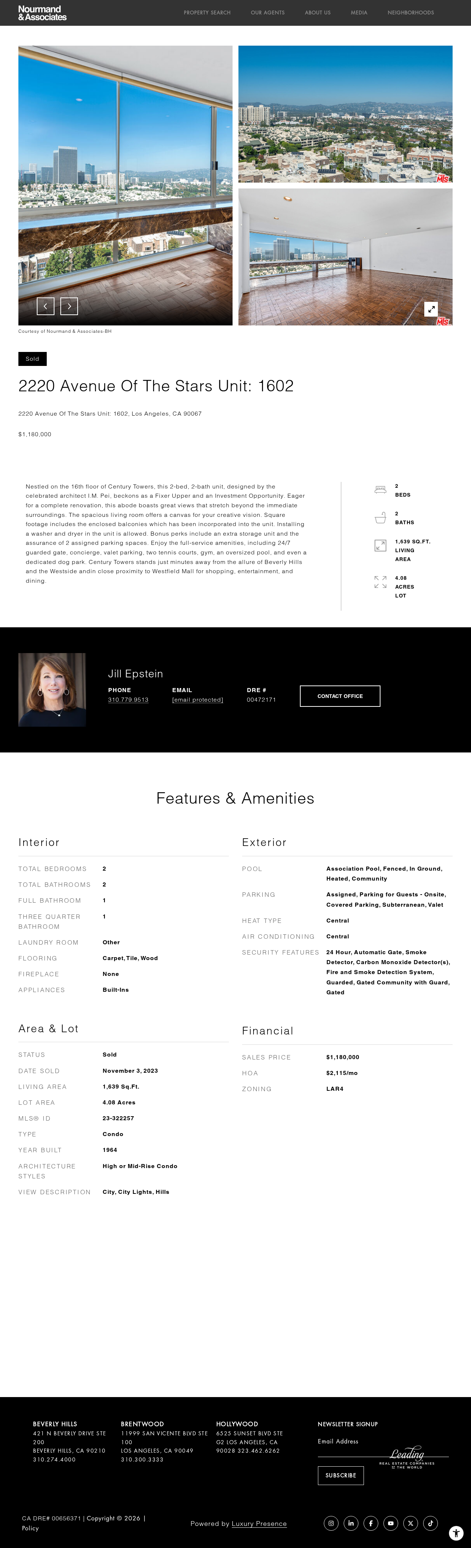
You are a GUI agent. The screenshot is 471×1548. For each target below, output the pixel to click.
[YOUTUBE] (390, 1523)
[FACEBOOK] (371, 1523)
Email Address (338, 1441)
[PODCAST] (311, 1523)
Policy (30, 1528)
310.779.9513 (128, 699)
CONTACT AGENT (340, 696)
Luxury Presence (259, 1523)
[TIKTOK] (430, 1523)
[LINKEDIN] (351, 1523)
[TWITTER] (410, 1523)
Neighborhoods (411, 13)
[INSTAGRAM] (331, 1523)
